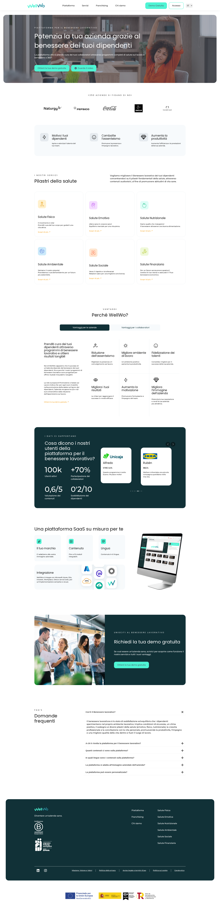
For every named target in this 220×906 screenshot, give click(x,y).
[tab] (84, 327)
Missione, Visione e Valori (82, 870)
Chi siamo (120, 5)
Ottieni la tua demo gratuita (52, 68)
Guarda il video (85, 68)
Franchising (102, 5)
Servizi (85, 5)
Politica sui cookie (160, 870)
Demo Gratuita (156, 5)
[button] (130, 491)
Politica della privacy (107, 870)
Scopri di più (43, 232)
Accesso (176, 5)
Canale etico (179, 870)
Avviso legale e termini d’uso (134, 870)
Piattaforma (68, 5)
